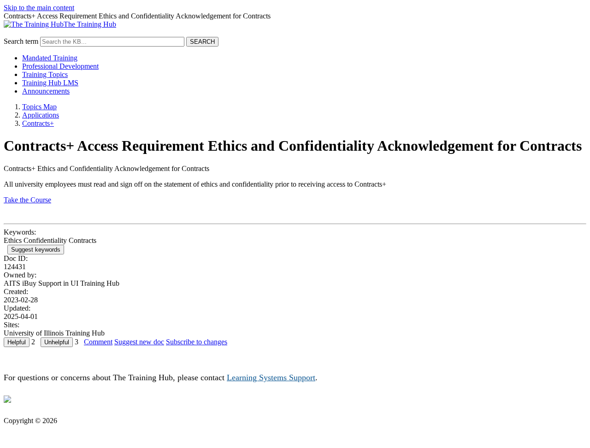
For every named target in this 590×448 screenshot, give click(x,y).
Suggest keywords (35, 249)
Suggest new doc (139, 342)
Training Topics (45, 74)
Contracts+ (38, 123)
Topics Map (39, 107)
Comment (98, 342)
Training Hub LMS (50, 83)
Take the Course (27, 200)
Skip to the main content (39, 8)
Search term (21, 41)
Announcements (46, 91)
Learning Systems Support (271, 377)
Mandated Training (49, 58)
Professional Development (60, 66)
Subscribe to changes (196, 342)
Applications (40, 115)
